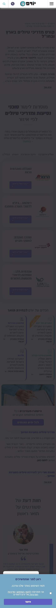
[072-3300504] (12, 3)
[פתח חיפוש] (4, 4)
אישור (28, 601)
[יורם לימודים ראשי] (27, 5)
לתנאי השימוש (23, 592)
